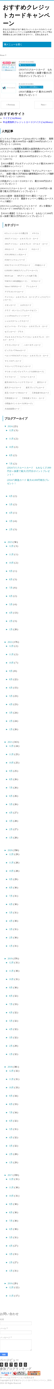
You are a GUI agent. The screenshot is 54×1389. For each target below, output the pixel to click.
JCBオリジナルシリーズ (15, 260)
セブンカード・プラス (14, 332)
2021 (10, 742)
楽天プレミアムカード (35, 387)
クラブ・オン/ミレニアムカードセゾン (21, 310)
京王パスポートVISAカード (16, 393)
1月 (11, 629)
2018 (10, 1067)
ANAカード (9, 249)
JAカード (35, 249)
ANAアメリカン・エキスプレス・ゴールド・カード (26, 244)
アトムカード (31, 286)
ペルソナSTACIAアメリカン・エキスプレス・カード (27, 356)
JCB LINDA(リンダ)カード (15, 254)
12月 (11, 430)
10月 (11, 447)
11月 (11, 438)
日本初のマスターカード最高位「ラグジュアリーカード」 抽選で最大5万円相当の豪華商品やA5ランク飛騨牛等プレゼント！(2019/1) (27, 174)
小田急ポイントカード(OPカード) (18, 403)
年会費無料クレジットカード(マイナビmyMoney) (28, 122)
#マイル (35, 233)
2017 (10, 1175)
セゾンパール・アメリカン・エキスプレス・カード (26, 326)
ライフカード (10, 377)
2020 (10, 850)
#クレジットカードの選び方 (16, 233)
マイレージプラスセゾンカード (18, 366)
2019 (10, 958)
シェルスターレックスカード (17, 321)
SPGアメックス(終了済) (27, 276)
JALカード (22, 249)
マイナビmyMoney (12, 118)
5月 (11, 504)
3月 (11, 521)
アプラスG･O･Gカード (14, 292)
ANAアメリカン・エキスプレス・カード (21, 239)
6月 (11, 496)
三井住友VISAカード (40, 393)
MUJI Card (9, 276)
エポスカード (25, 305)
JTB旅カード (40, 265)
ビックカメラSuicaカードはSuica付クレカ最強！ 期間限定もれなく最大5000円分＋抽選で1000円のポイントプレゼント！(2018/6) (26, 141)
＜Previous (10, 105)
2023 (10, 542)
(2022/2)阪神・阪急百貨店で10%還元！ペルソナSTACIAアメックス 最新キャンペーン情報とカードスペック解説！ (26, 198)
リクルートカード (27, 377)
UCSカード (36, 281)
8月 (11, 455)
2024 (10, 426)
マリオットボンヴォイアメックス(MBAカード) (24, 372)
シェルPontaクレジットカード (17, 316)
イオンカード (10, 305)
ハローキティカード (32, 345)
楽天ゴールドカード (13, 387)
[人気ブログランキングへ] (19, 1375)
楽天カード (42, 382)
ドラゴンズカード (12, 345)
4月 (11, 513)
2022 (10, 642)
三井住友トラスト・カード (33, 398)
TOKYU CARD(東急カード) (16, 281)
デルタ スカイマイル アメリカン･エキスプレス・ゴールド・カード (26, 338)
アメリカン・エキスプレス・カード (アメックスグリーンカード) (27, 298)
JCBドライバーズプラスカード (17, 265)
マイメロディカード (13, 361)
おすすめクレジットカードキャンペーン (26, 15)
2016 (10, 1283)
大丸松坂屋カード (12, 409)
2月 (11, 529)
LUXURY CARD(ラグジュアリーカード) (21, 270)
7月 (11, 463)
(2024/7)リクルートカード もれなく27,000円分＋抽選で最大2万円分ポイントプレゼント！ (29, 471)
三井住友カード (11, 398)
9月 (11, 571)
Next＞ (44, 105)
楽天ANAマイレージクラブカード (19, 382)
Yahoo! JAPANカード (13, 286)
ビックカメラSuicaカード (15, 350)
